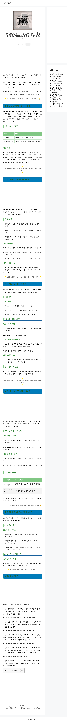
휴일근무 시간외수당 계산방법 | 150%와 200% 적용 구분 (23, 707)
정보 (23, 705)
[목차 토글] (21, 670)
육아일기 (7, 3)
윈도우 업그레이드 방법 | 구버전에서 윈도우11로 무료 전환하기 (56, 76)
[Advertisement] (22, 60)
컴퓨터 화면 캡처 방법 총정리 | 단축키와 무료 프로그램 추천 (56, 90)
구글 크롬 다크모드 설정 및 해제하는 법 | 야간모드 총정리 (56, 83)
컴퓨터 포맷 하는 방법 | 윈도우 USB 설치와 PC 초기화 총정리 (56, 97)
